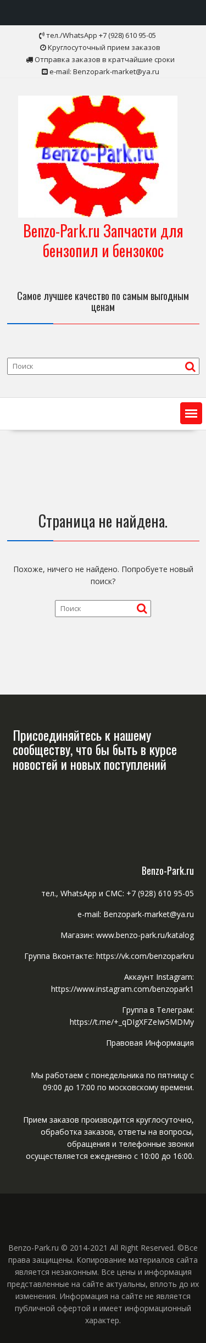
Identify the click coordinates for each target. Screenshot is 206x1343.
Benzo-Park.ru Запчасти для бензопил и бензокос (103, 240)
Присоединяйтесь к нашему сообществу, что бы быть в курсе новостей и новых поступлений (95, 749)
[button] (191, 413)
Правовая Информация (150, 1042)
